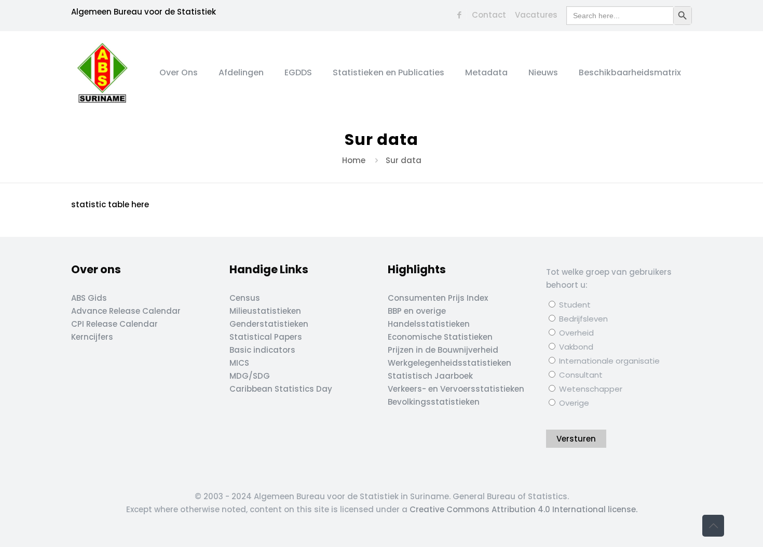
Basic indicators (262, 349)
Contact (489, 14)
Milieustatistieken (265, 310)
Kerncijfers (92, 336)
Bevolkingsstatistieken (434, 401)
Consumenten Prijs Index (438, 297)
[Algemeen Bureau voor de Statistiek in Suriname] (102, 72)
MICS (239, 362)
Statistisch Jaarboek (430, 375)
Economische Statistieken (440, 336)
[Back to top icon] (713, 526)
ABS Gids (89, 297)
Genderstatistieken (268, 323)
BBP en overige (417, 310)
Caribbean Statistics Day (280, 388)
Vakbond (575, 346)
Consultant (580, 374)
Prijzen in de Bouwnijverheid (443, 349)
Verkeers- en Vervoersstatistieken (456, 388)
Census (244, 297)
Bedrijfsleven (582, 318)
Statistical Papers (265, 336)
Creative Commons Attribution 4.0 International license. (523, 509)
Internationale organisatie (608, 360)
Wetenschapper (589, 388)
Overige (573, 402)
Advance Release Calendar (126, 310)
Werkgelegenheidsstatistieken (449, 362)
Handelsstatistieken (429, 323)
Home (353, 160)
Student (574, 304)
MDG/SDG (249, 375)
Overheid (575, 332)
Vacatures (536, 14)
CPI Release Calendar (114, 323)
